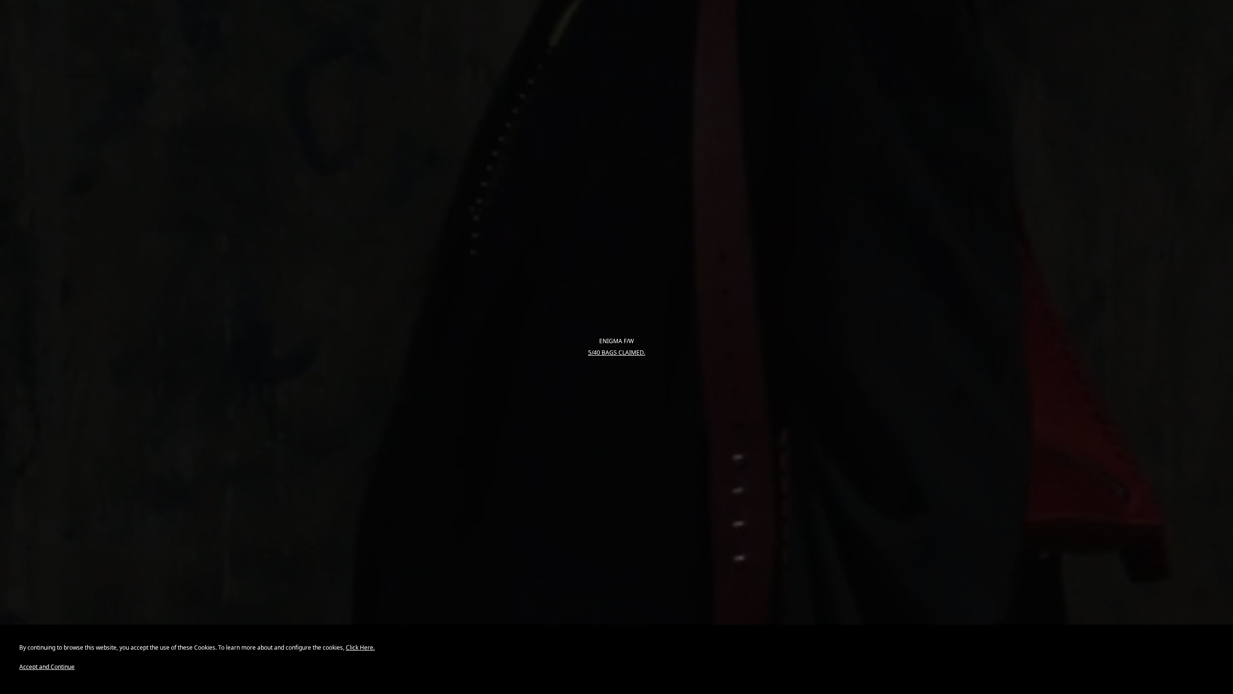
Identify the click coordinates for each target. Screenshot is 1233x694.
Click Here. (360, 647)
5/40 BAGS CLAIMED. (616, 353)
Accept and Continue (47, 667)
